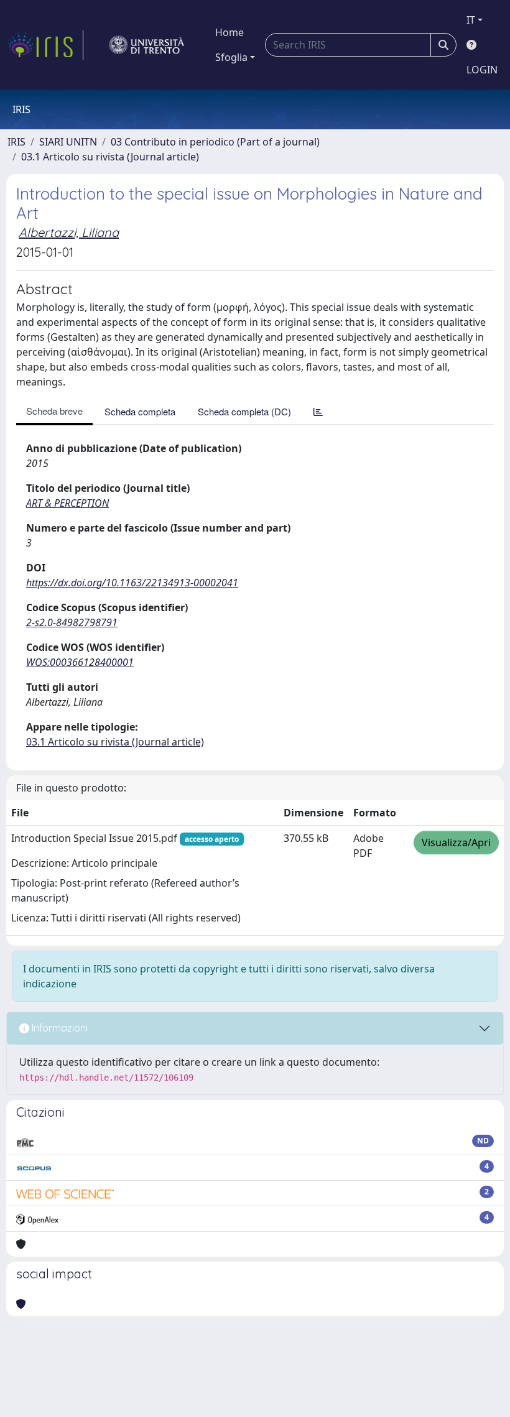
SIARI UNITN (68, 142)
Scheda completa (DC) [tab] (244, 411)
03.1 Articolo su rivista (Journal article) (110, 157)
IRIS (16, 142)
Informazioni (58, 1028)
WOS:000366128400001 (80, 662)
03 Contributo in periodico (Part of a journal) (215, 142)
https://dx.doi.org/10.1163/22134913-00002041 (132, 582)
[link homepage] (45, 45)
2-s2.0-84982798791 (72, 622)
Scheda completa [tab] (139, 411)
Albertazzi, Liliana (69, 232)
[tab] (318, 411)
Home (229, 32)
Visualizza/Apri (456, 842)
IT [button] (470, 20)
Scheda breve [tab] (54, 410)
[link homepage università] (146, 45)
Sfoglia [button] (231, 57)
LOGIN (482, 69)
